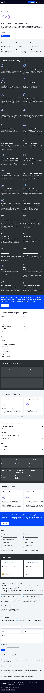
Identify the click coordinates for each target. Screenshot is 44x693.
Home (2, 11)
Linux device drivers (31, 161)
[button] (21, 416)
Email (17, 620)
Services (6, 11)
